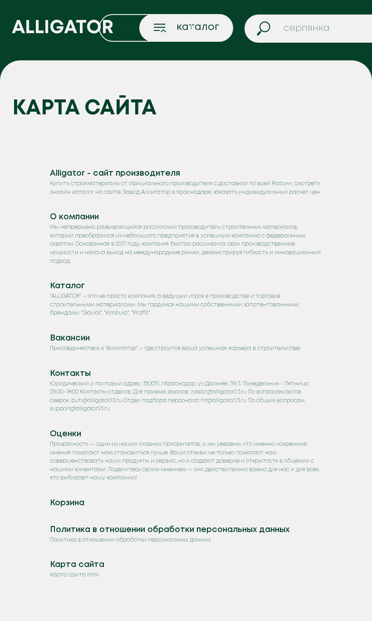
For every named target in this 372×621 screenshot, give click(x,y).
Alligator (62, 28)
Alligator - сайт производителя (115, 173)
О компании (74, 217)
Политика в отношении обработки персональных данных (169, 529)
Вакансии (70, 338)
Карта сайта (77, 564)
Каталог (67, 286)
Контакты (70, 373)
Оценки (65, 434)
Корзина (67, 503)
